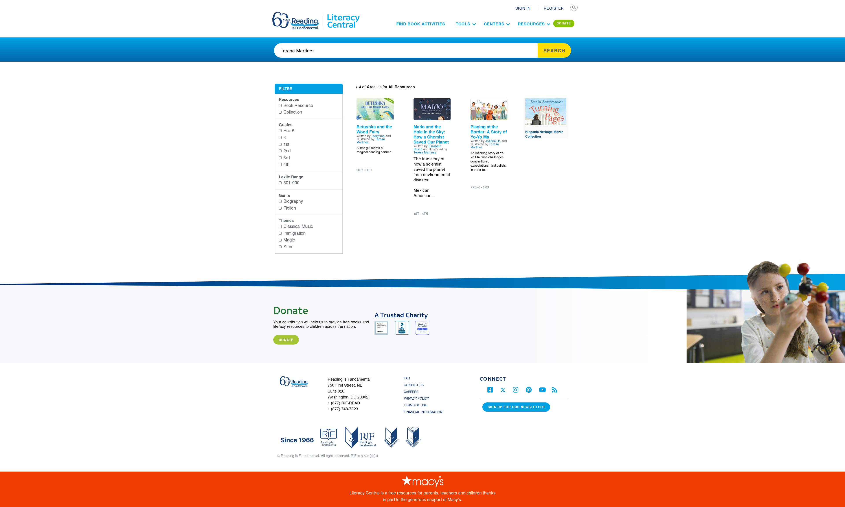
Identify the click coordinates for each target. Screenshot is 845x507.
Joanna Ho (493, 141)
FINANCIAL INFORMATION (423, 412)
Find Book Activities (420, 24)
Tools (463, 24)
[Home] (299, 14)
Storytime (378, 136)
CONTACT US (415, 385)
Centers (494, 24)
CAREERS (411, 391)
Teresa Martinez (424, 152)
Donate (286, 339)
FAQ (407, 378)
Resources (531, 24)
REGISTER (554, 8)
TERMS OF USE (417, 405)
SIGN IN (523, 8)
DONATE (564, 23)
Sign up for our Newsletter (516, 407)
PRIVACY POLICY (416, 398)
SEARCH (573, 8)
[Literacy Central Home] (343, 14)
